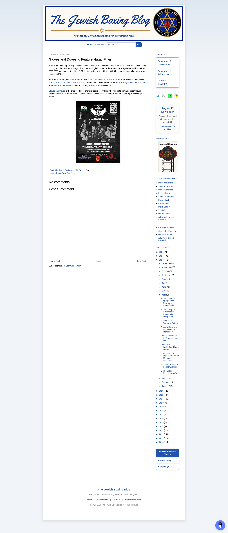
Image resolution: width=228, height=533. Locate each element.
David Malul (163, 200)
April (164, 295)
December (166, 263)
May (164, 291)
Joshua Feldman (165, 186)
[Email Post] (87, 170)
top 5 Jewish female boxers (64, 82)
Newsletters (102, 500)
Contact (99, 44)
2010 (161, 442)
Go (138, 44)
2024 (161, 260)
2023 (161, 391)
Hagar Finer (61, 173)
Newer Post (55, 261)
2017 (161, 414)
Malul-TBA (162, 84)
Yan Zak (161, 210)
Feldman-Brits (164, 65)
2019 (161, 407)
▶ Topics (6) (163, 466)
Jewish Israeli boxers (102, 79)
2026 (161, 252)
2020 (161, 403)
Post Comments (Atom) (71, 266)
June (164, 287)
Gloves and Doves (57, 91)
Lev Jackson (164, 193)
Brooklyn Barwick (166, 227)
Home (90, 44)
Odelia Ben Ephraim (167, 231)
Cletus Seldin (164, 203)
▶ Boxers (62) (164, 460)
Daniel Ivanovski (165, 190)
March (165, 378)
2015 (161, 422)
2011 (161, 438)
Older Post (141, 261)
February (166, 382)
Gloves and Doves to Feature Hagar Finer (169, 338)
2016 (161, 418)
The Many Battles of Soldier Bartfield (170, 365)
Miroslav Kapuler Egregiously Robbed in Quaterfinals (168, 302)
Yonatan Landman (166, 196)
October (165, 271)
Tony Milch (71, 173)
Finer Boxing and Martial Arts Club (131, 82)
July (164, 283)
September (167, 275)
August (165, 279)
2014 (161, 426)
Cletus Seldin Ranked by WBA (169, 372)
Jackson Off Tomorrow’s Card (169, 321)
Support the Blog (133, 500)
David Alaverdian (165, 183)
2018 (161, 410)
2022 (161, 395)
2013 (161, 430)
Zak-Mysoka (163, 74)
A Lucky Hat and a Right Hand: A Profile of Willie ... (169, 329)
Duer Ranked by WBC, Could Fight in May (170, 346)
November (166, 267)
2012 (161, 434)
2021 (161, 399)
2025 (161, 256)
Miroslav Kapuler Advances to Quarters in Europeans (168, 313)
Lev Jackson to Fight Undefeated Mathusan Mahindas (170, 357)
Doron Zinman (164, 213)
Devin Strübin (164, 207)
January (165, 386)
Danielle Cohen (165, 234)
